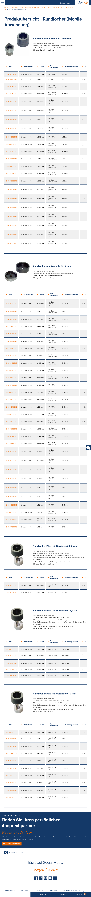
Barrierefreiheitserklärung (73, 890)
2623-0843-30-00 (11, 378)
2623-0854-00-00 (11, 407)
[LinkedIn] (55, 878)
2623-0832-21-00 (11, 216)
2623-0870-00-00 (11, 452)
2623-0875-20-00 (11, 461)
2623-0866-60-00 (11, 444)
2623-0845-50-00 (11, 385)
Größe (42, 67)
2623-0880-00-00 (11, 479)
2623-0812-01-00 (11, 527)
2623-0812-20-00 (11, 74)
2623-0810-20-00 (11, 512)
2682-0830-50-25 (11, 739)
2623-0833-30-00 (11, 225)
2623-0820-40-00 (11, 144)
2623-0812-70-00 (11, 80)
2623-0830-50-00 (11, 312)
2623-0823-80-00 (11, 166)
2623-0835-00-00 (11, 341)
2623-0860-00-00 (11, 421)
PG (85, 67)
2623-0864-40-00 (11, 436)
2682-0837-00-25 (11, 753)
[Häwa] (48, 2)
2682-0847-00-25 (11, 768)
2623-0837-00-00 (11, 348)
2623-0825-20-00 (11, 181)
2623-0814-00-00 (11, 86)
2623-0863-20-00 (11, 429)
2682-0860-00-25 (11, 790)
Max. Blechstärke (54, 66)
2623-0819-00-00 (11, 129)
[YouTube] (50, 878)
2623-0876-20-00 (11, 470)
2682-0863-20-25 (11, 797)
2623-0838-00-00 (11, 356)
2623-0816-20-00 (11, 102)
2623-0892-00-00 (11, 505)
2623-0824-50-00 (11, 173)
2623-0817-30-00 (11, 111)
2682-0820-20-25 (11, 656)
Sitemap (40, 890)
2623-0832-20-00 (11, 326)
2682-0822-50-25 (11, 669)
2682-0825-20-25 (11, 675)
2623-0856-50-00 (11, 414)
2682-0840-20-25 (11, 761)
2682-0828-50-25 (11, 732)
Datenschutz (9, 890)
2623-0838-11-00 (11, 243)
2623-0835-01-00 (11, 234)
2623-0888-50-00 (11, 497)
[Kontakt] (88, 447)
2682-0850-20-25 (11, 775)
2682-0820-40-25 (11, 663)
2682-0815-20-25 (11, 586)
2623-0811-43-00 (11, 520)
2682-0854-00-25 (11, 783)
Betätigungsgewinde (71, 67)
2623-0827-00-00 (11, 189)
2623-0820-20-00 (11, 137)
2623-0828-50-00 (11, 198)
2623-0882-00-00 (11, 488)
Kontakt (53, 890)
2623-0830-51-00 (11, 207)
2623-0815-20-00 (11, 94)
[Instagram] (45, 878)
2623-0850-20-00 (11, 400)
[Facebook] (36, 878)
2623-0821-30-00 (11, 152)
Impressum (26, 890)
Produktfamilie (28, 67)
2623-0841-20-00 (11, 370)
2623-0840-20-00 (11, 363)
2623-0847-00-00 (11, 392)
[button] (2, 2)
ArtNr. (11, 67)
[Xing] (40, 878)
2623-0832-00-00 (11, 319)
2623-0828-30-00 (11, 304)
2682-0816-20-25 (11, 592)
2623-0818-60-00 (11, 120)
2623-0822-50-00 (11, 159)
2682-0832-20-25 (11, 746)
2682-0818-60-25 (11, 649)
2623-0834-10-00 (11, 334)
